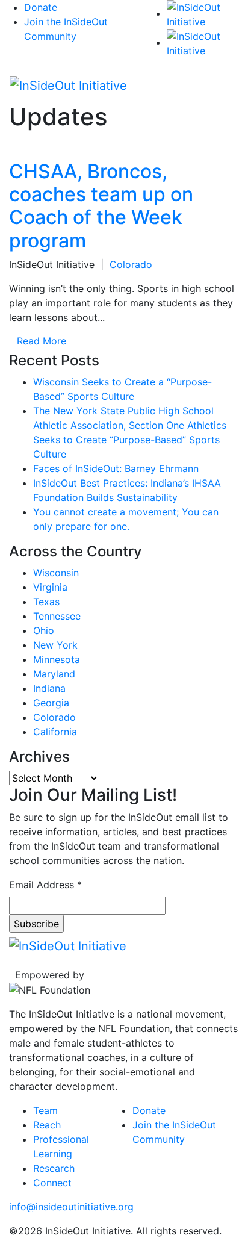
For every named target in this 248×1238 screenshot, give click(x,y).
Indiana (49, 688)
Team (45, 1110)
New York (55, 645)
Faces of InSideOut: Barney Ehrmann (116, 468)
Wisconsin (56, 573)
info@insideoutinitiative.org (71, 1207)
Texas (46, 602)
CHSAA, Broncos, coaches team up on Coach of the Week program (101, 206)
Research (54, 1168)
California (55, 732)
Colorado (131, 264)
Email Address (45, 885)
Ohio (43, 630)
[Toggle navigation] (221, 84)
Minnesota (56, 659)
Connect (52, 1183)
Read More (41, 341)
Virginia (50, 587)
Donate (40, 7)
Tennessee (57, 616)
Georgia (51, 703)
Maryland (54, 674)
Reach (47, 1125)
